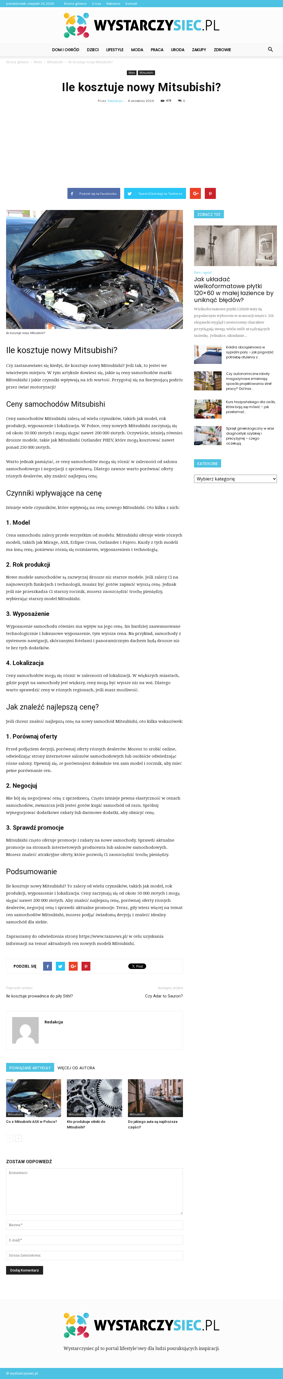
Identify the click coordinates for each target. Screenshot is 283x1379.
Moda (137, 49)
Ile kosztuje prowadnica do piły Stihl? (39, 996)
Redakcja (115, 101)
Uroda (177, 49)
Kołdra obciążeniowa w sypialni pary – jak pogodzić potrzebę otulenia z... (250, 352)
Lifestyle (115, 49)
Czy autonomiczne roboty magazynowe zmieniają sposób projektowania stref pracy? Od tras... (249, 381)
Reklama (113, 3)
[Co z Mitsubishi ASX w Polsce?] (33, 1098)
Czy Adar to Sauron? (164, 996)
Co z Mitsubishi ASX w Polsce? (31, 1122)
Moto (132, 73)
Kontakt (131, 3)
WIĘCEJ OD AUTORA (76, 1068)
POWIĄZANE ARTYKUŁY (30, 1068)
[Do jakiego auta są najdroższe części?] (155, 1098)
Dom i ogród (65, 49)
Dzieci (93, 49)
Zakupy (199, 49)
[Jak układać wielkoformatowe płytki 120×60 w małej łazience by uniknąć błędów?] (235, 245)
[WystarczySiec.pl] (141, 25)
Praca (157, 49)
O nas (96, 3)
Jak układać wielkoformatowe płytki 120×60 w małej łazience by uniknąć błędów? (234, 289)
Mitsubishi (146, 73)
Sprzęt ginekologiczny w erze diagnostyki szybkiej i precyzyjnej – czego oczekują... (250, 436)
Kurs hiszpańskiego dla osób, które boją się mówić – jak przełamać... (250, 407)
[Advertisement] (141, 146)
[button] (270, 49)
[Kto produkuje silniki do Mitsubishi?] (94, 1098)
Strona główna (75, 3)
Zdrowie (222, 49)
